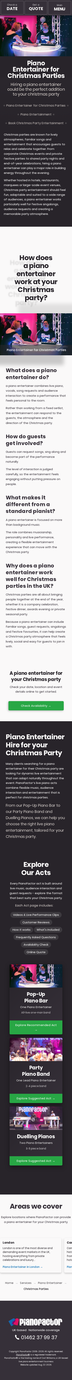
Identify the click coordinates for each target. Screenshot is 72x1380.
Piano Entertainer (50, 1283)
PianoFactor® (23, 1354)
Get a (36, 7)
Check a (12, 7)
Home (9, 1283)
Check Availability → (36, 706)
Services (25, 1283)
